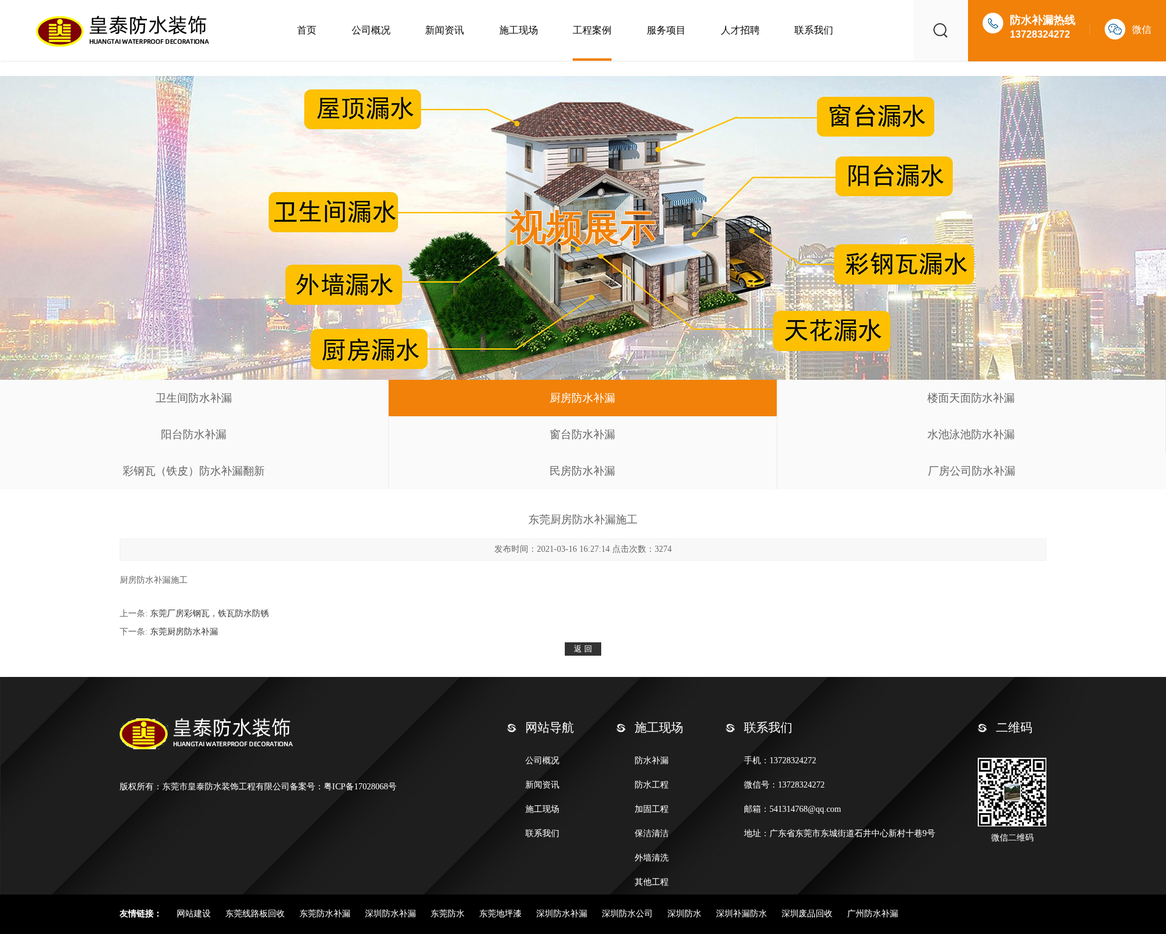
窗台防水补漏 (582, 434)
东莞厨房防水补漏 (184, 631)
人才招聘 (740, 30)
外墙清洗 (652, 857)
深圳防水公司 (628, 913)
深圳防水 (685, 913)
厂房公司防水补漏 (971, 471)
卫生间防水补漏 (193, 398)
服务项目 (666, 30)
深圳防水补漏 (391, 913)
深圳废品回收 (808, 913)
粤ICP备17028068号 (360, 786)
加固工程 (652, 809)
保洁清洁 (652, 833)
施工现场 (518, 30)
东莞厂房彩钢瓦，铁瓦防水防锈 (209, 613)
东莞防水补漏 (326, 913)
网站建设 (195, 913)
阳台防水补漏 (194, 434)
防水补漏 (652, 760)
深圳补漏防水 (742, 913)
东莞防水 (449, 913)
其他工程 (652, 882)
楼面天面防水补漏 (971, 398)
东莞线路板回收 (256, 913)
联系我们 (813, 30)
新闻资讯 (444, 30)
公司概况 (371, 30)
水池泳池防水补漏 (971, 434)
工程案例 (592, 30)
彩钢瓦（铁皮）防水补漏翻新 (194, 471)
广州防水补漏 (872, 913)
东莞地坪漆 (501, 913)
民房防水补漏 (582, 471)
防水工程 (652, 784)
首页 (306, 30)
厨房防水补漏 (582, 398)
